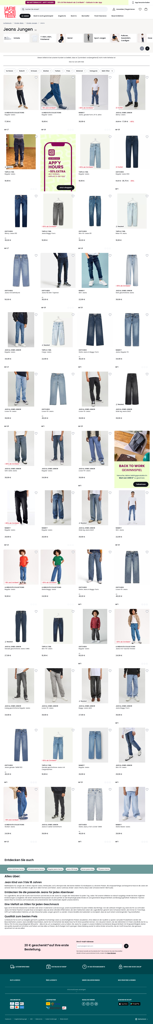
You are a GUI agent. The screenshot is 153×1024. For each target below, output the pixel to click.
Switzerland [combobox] (142, 1019)
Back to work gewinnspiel (43, 16)
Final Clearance (100, 16)
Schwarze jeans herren (36, 869)
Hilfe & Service (15, 980)
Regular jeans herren (55, 869)
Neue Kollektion (117, 16)
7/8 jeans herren (104, 869)
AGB (31, 1019)
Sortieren (9, 71)
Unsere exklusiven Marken (91, 980)
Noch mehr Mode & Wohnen (127, 980)
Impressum (8, 1019)
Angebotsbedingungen (20, 1019)
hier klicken (111, 953)
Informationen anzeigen (76, 989)
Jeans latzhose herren (16, 869)
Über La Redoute (51, 980)
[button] (145, 9)
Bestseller (85, 16)
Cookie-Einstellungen (51, 1019)
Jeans (42, 23)
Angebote (62, 16)
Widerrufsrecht (64, 1019)
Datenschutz (39, 1019)
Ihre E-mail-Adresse (84, 941)
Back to (74, 16)
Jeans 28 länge (72, 869)
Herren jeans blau (87, 869)
